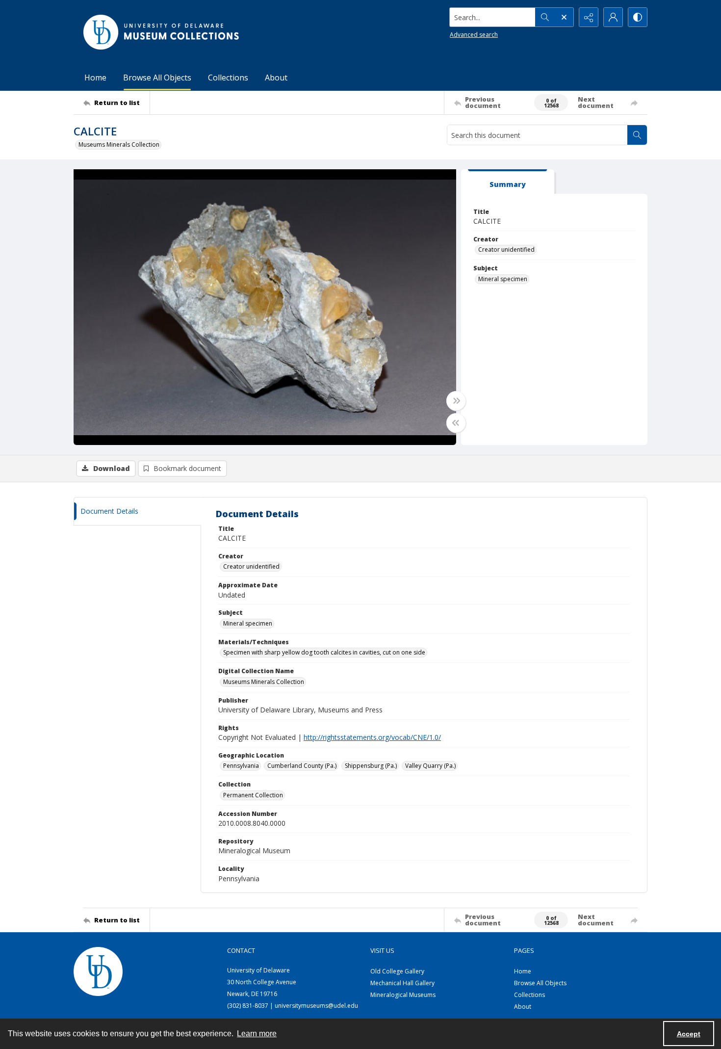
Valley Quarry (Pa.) (430, 765)
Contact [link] (241, 950)
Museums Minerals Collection (118, 144)
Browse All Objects (157, 77)
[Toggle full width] (456, 401)
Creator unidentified (506, 249)
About (276, 77)
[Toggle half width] (456, 423)
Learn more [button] (257, 1033)
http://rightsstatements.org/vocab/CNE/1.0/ (372, 737)
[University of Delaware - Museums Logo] (161, 32)
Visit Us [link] (382, 950)
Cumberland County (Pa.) (301, 765)
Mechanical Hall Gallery (402, 983)
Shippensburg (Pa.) (371, 765)
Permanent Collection (253, 795)
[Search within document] (637, 135)
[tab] (507, 181)
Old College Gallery (397, 971)
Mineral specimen (502, 279)
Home (95, 77)
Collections (228, 77)
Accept (688, 1034)
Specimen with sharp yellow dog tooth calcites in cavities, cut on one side (324, 652)
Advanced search (474, 34)
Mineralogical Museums (403, 995)
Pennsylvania (241, 765)
